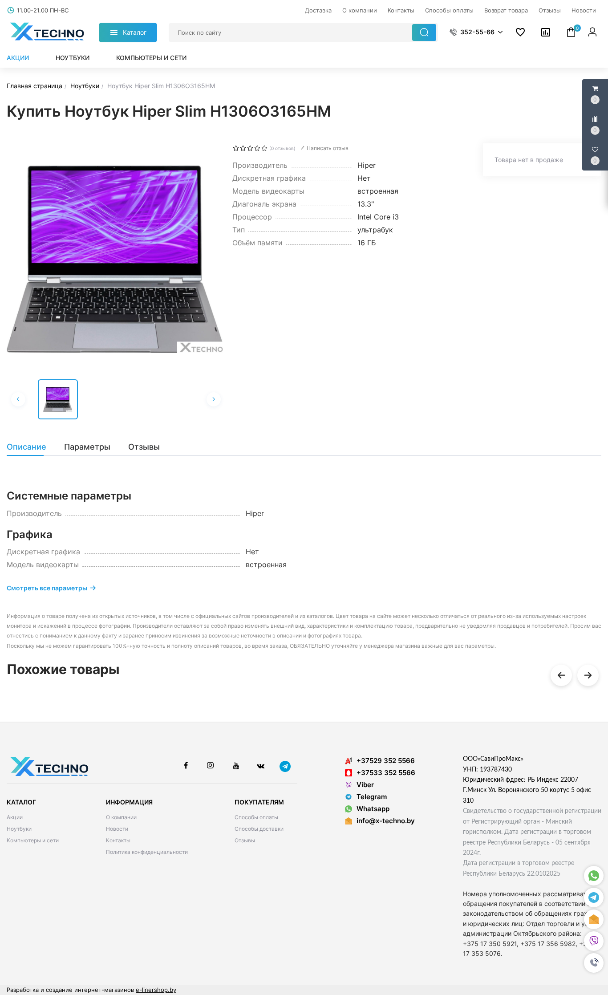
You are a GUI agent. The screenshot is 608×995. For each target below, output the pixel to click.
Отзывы (245, 840)
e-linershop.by (156, 989)
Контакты (118, 840)
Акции (18, 57)
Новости (117, 828)
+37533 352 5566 (386, 772)
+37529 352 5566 (386, 760)
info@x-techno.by (386, 820)
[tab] (31, 447)
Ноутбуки (72, 57)
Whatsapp (373, 808)
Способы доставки (259, 828)
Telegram (372, 796)
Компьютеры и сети (151, 57)
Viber (365, 784)
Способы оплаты (256, 817)
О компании (121, 817)
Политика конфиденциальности (147, 852)
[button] (593, 963)
